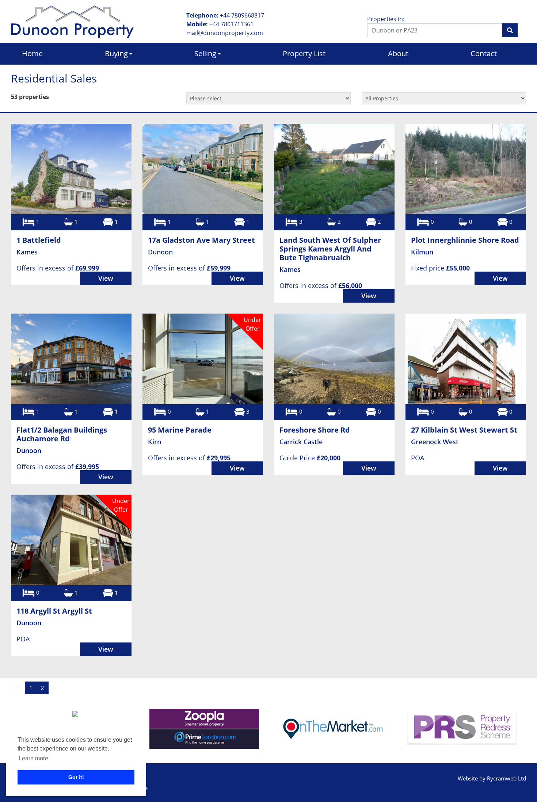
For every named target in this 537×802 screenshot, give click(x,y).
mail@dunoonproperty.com (224, 33)
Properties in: (385, 19)
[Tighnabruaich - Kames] (334, 169)
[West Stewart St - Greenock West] (465, 359)
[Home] (72, 21)
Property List (304, 53)
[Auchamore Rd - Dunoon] (71, 359)
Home (32, 53)
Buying (116, 53)
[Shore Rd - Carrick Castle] (334, 359)
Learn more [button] (33, 758)
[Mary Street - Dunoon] (202, 169)
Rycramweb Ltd (506, 778)
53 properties (30, 97)
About (398, 53)
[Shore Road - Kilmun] (465, 169)
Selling (205, 53)
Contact (484, 53)
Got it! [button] (76, 777)
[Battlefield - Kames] (71, 169)
